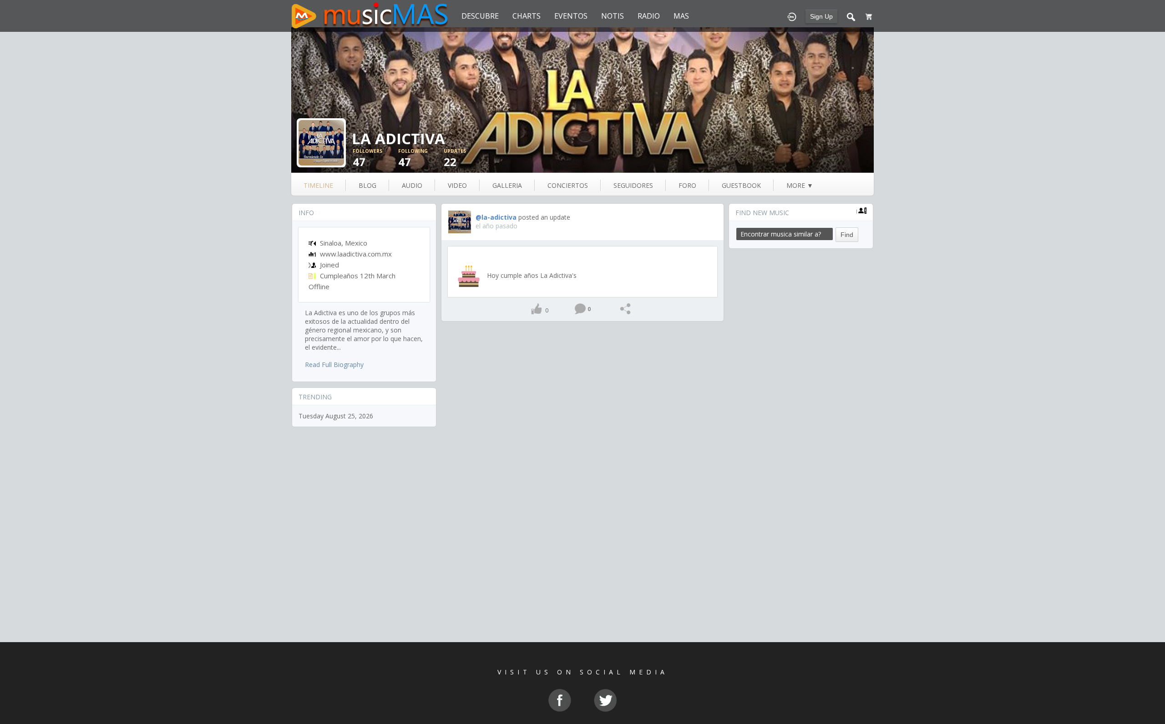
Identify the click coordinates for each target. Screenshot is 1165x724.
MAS (681, 16)
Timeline (318, 185)
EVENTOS (571, 16)
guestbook (741, 185)
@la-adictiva (496, 217)
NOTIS (612, 16)
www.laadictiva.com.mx (356, 253)
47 (367, 158)
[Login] (791, 15)
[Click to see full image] (582, 100)
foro (687, 185)
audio (412, 185)
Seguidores (633, 185)
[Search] (851, 15)
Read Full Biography (334, 364)
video (457, 185)
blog (367, 185)
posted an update (544, 217)
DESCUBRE (480, 16)
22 (455, 158)
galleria (507, 185)
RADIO (649, 16)
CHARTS (526, 16)
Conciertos (567, 185)
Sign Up (821, 16)
